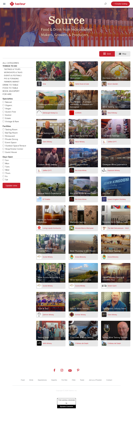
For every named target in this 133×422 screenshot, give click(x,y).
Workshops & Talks (13, 72)
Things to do (10, 65)
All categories (11, 62)
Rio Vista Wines (81, 170)
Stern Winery (47, 141)
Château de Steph (81, 343)
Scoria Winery (48, 257)
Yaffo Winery (47, 343)
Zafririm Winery (48, 314)
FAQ (73, 380)
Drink (31, 380)
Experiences (42, 380)
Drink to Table (10, 84)
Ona (44, 84)
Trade (82, 380)
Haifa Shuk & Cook (82, 84)
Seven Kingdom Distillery (117, 199)
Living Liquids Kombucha (52, 228)
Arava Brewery (80, 257)
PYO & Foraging (11, 78)
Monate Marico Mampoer (84, 228)
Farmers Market (11, 81)
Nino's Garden (113, 84)
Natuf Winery (112, 113)
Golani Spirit (112, 286)
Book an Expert (11, 91)
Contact (109, 380)
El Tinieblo (46, 199)
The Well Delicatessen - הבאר (118, 228)
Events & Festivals (13, 75)
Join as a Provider (95, 380)
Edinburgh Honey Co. (50, 113)
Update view (11, 185)
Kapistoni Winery (114, 170)
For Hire (7, 94)
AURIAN (78, 113)
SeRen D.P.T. (112, 141)
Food (23, 380)
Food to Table (10, 87)
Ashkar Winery (80, 314)
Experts (54, 380)
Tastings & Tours (12, 69)
